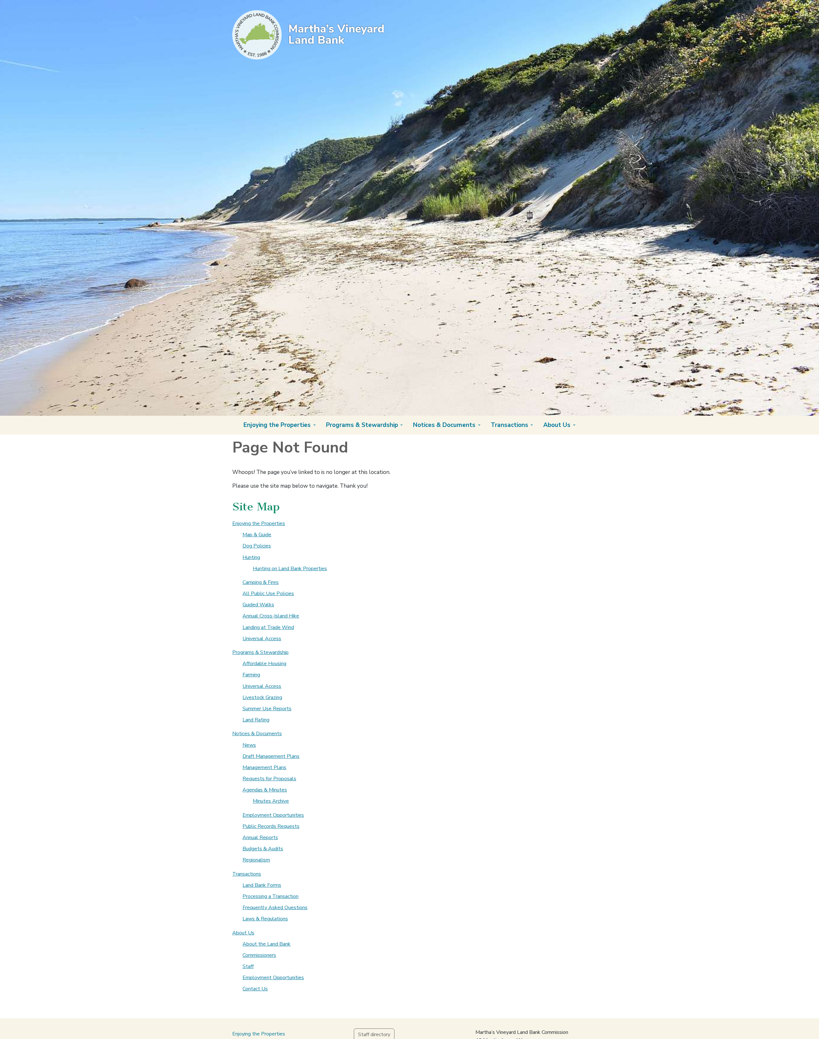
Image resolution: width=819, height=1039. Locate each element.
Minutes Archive (271, 801)
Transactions (246, 874)
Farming (251, 674)
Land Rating (256, 719)
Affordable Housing (264, 663)
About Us (243, 932)
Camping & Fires (261, 582)
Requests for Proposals (269, 778)
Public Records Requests (271, 826)
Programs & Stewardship (260, 652)
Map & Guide (257, 534)
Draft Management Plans (271, 756)
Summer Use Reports (267, 708)
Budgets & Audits (263, 848)
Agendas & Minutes (265, 789)
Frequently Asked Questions (275, 907)
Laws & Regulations (265, 918)
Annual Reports (260, 837)
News (249, 745)
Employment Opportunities (273, 815)
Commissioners (259, 955)
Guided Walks (258, 604)
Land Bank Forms (262, 885)
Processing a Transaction (270, 896)
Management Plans (264, 767)
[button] (279, 425)
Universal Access (262, 638)
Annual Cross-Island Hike (271, 615)
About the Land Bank (266, 944)
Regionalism (256, 859)
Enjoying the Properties (258, 523)
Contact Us (255, 988)
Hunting (251, 557)
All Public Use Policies (268, 593)
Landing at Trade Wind (268, 627)
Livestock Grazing (262, 697)
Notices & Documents (257, 733)
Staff (248, 966)
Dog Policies (257, 545)
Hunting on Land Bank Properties (290, 568)
